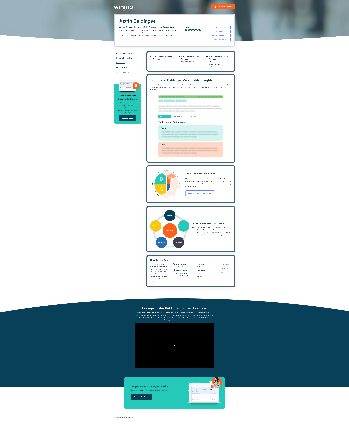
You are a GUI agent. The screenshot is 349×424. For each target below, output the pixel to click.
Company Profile (122, 72)
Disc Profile (120, 62)
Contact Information (124, 53)
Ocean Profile (121, 67)
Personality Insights (124, 58)
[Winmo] (127, 8)
